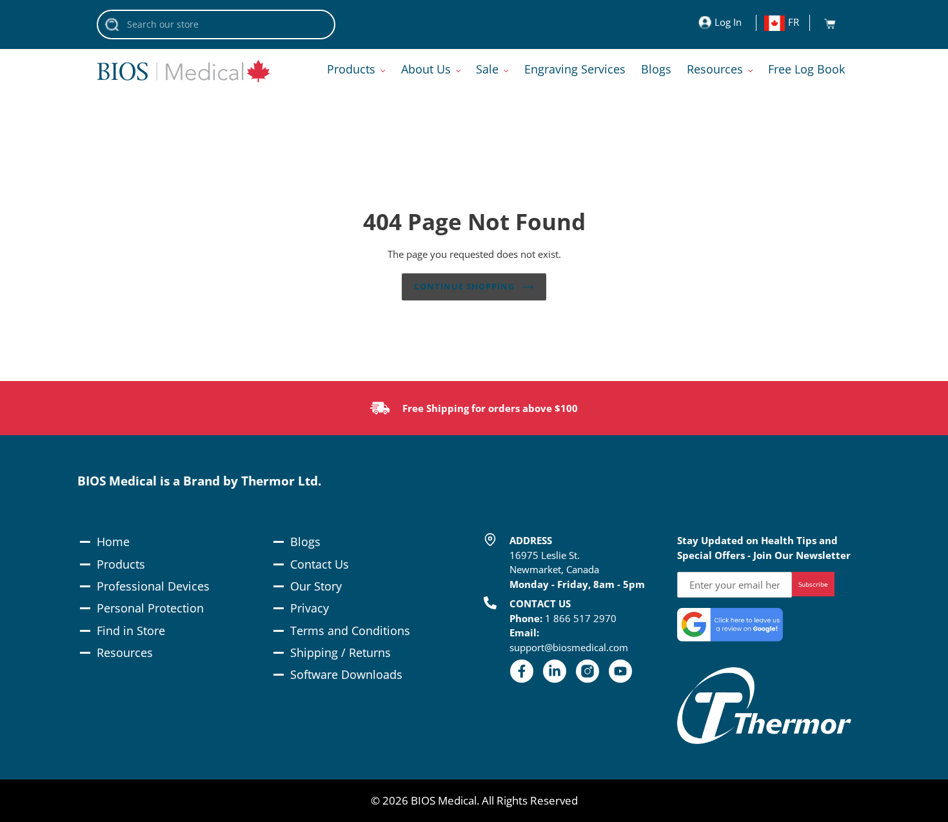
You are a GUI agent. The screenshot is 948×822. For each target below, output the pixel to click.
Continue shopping (464, 286)
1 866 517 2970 (581, 618)
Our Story (316, 586)
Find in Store (131, 630)
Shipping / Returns (340, 652)
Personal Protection (150, 608)
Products (121, 564)
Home (113, 541)
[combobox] (216, 24)
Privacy (309, 608)
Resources (125, 652)
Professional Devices (153, 586)
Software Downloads (346, 674)
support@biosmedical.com (568, 647)
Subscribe (813, 584)
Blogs (305, 541)
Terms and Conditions (350, 630)
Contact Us (319, 564)
